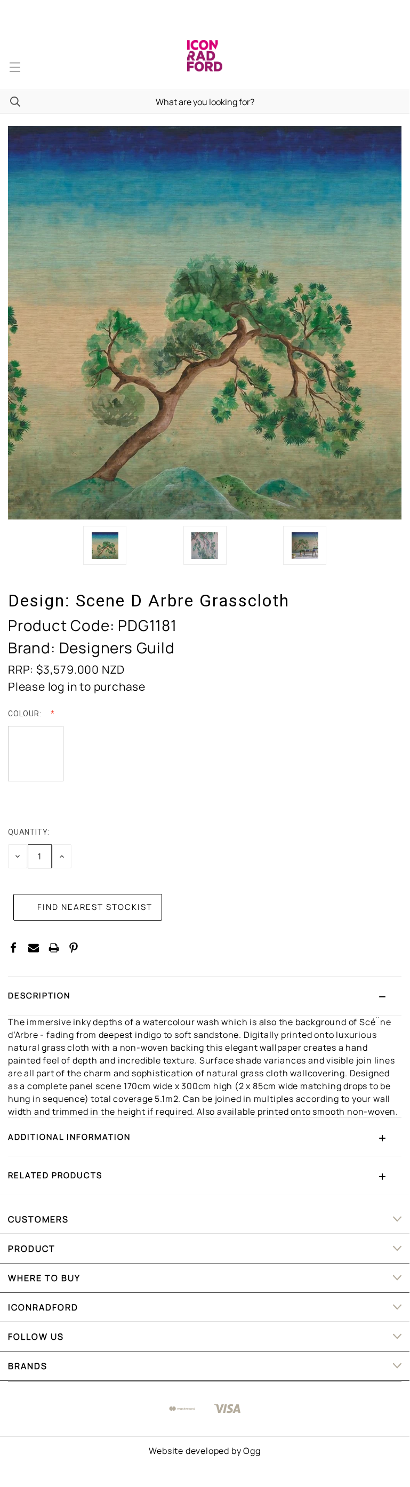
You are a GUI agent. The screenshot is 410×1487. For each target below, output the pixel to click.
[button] (204, 996)
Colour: (25, 713)
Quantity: (29, 832)
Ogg (251, 1451)
